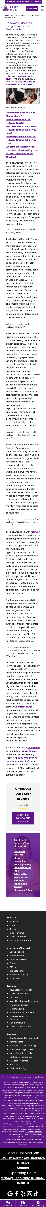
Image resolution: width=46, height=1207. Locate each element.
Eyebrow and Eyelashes (21, 1049)
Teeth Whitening (17, 1068)
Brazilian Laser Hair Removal (23, 1038)
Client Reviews (16, 933)
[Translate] (8, 1202)
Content (13, 963)
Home (7, 15)
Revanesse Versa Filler (20, 989)
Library (12, 929)
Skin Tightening (17, 1022)
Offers (12, 967)
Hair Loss (13, 1064)
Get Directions (16, 952)
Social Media (15, 978)
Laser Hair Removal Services (23, 1001)
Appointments (16, 955)
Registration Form (18, 959)
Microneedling (16, 1008)
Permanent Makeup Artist (22, 1012)
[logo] (10, 6)
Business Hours (16, 971)
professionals (24, 706)
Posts (12, 925)
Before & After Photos (20, 940)
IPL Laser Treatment (19, 1060)
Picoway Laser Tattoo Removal (20, 1017)
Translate (8, 1205)
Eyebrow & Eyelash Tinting (22, 1045)
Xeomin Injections (18, 993)
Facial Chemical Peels (20, 1053)
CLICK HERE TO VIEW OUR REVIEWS (23, 818)
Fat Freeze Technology (20, 1057)
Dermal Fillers (16, 1041)
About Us (13, 921)
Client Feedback (17, 936)
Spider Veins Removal (20, 1026)
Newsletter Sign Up (18, 974)
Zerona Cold (15, 997)
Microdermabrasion (19, 1005)
